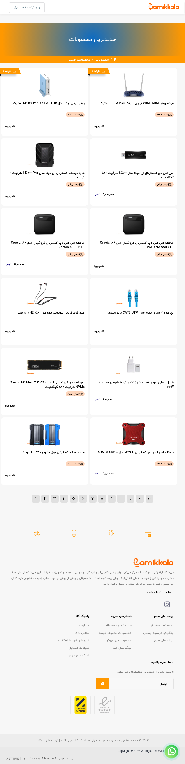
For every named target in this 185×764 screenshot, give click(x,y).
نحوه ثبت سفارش (162, 625)
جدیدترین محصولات (118, 625)
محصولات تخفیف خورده (115, 633)
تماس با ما (82, 633)
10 (121, 498)
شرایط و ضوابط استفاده (73, 640)
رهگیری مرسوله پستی (158, 633)
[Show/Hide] (171, 751)
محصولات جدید (79, 59)
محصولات (102, 59)
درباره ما (83, 625)
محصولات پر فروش (118, 640)
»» (149, 498)
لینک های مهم (164, 640)
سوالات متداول (79, 647)
